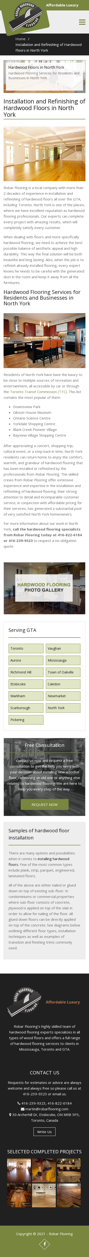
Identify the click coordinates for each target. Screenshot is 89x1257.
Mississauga (57, 660)
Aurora (15, 660)
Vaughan (54, 648)
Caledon (54, 684)
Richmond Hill (20, 672)
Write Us (44, 1131)
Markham (17, 696)
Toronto (16, 648)
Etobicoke (18, 684)
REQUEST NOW (45, 804)
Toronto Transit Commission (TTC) (38, 391)
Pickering (17, 719)
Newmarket (57, 696)
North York (56, 708)
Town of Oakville (61, 672)
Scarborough (20, 708)
